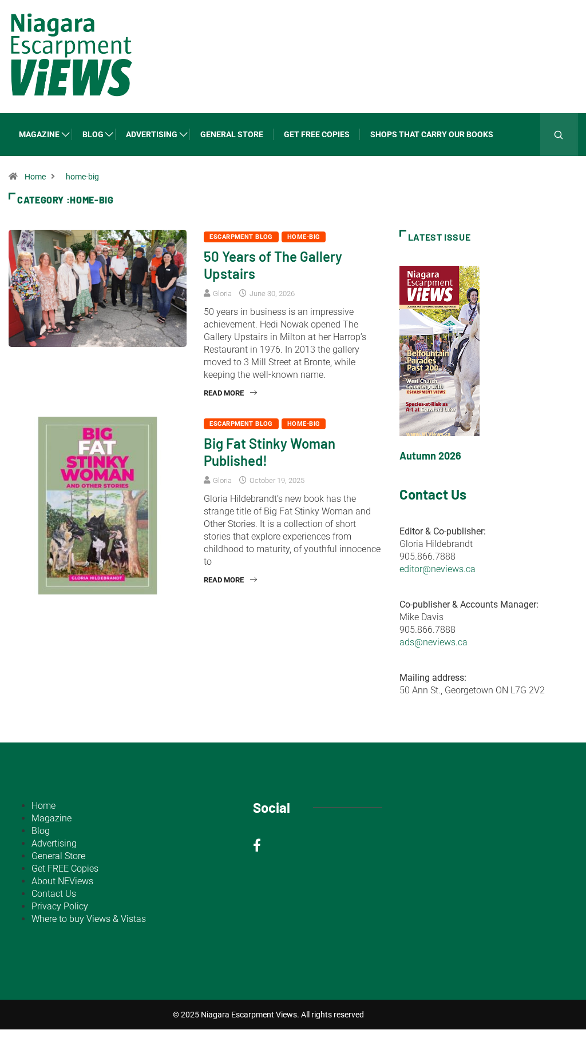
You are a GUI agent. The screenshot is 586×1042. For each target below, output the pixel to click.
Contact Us (53, 893)
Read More (224, 393)
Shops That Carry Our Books (431, 134)
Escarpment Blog (241, 237)
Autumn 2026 (430, 455)
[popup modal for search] (558, 134)
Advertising (151, 134)
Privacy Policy (59, 906)
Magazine (39, 134)
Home (35, 176)
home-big (82, 176)
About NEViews (62, 881)
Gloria (222, 293)
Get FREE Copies (317, 134)
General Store (231, 134)
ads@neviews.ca (433, 642)
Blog (93, 134)
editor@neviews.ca (437, 569)
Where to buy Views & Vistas (88, 918)
